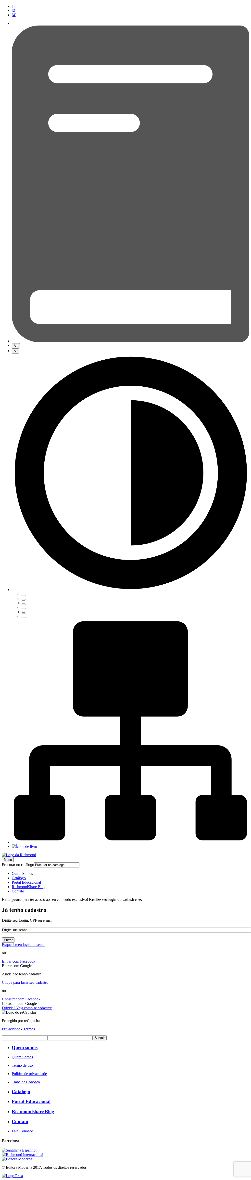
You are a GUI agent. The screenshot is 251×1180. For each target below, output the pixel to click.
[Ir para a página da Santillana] (19, 1150)
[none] (130, 486)
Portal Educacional (26, 882)
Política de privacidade (29, 1074)
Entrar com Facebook (18, 961)
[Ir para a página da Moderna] (17, 1159)
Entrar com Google (17, 966)
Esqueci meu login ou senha (23, 945)
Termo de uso (22, 1065)
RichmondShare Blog (28, 887)
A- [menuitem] (15, 351)
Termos (29, 1029)
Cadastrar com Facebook (21, 999)
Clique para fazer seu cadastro (25, 982)
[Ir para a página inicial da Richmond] (19, 855)
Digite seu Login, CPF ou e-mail (27, 920)
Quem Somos (22, 873)
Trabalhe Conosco (26, 1082)
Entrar (8, 940)
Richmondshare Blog (33, 1111)
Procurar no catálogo (18, 865)
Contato (18, 891)
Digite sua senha (14, 930)
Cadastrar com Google (19, 1003)
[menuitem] (130, 6)
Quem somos (25, 1047)
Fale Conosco (22, 1131)
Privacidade (11, 1029)
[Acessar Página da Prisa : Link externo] (12, 1176)
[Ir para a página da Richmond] (22, 1155)
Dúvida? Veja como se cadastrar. (27, 1008)
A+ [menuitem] (16, 346)
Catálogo (19, 878)
